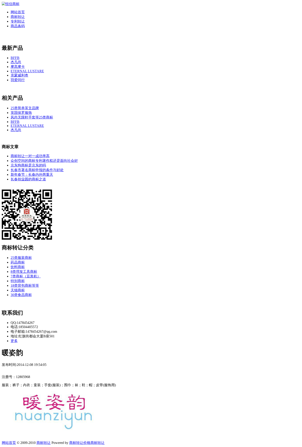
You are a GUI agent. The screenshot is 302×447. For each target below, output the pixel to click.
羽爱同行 (18, 80)
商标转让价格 (79, 443)
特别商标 (18, 281)
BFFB (15, 58)
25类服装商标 (21, 258)
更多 (14, 341)
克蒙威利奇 (19, 75)
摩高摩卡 (18, 67)
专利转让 (18, 21)
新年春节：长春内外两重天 (32, 174)
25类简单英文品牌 (25, 108)
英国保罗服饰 (21, 113)
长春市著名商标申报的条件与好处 (37, 170)
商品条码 (18, 26)
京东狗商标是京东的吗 (28, 165)
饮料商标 (18, 267)
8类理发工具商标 (24, 271)
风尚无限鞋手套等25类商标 (32, 117)
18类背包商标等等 (25, 285)
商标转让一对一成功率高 (30, 156)
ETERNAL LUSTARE (27, 71)
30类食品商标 (21, 295)
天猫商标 (18, 290)
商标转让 (18, 17)
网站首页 (18, 12)
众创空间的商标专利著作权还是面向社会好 (44, 160)
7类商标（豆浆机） (26, 276)
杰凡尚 (16, 62)
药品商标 (18, 262)
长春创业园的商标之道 (28, 179)
